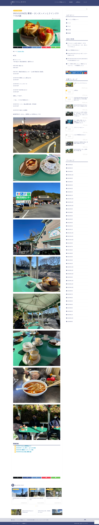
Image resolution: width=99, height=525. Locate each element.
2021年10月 (70, 239)
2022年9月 (70, 209)
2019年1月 (70, 314)
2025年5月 (70, 164)
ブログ (69, 26)
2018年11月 (70, 318)
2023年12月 (70, 174)
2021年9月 (70, 243)
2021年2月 (70, 263)
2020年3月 (70, 277)
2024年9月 (70, 171)
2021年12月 (70, 232)
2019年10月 (70, 287)
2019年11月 (70, 284)
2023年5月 (70, 181)
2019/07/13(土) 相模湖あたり (23, 445)
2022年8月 (70, 212)
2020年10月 (70, 273)
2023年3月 (70, 188)
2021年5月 (70, 253)
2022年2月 (70, 226)
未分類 (69, 29)
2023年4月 (70, 185)
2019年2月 (70, 311)
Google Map (21, 51)
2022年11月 (70, 202)
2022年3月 (70, 222)
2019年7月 (70, 294)
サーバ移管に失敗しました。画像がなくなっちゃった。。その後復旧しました (77, 64)
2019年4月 (70, 304)
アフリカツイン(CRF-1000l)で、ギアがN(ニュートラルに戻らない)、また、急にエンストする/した (77, 45)
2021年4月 (70, 256)
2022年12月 (70, 198)
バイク (69, 23)
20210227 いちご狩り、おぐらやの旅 (26, 447)
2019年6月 (70, 297)
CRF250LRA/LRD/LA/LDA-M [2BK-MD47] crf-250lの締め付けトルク (77, 59)
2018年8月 (70, 321)
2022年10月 (70, 205)
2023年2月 (70, 191)
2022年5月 (70, 215)
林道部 (71, 2)
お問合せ (78, 2)
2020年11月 (70, 270)
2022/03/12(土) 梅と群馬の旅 (23, 451)
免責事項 (24, 523)
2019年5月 (70, 301)
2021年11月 (70, 236)
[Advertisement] (36, 464)
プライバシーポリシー (16, 523)
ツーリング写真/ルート (60, 2)
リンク (85, 2)
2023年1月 (70, 195)
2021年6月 (70, 250)
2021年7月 (70, 246)
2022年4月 (70, 219)
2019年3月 (70, 307)
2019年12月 (70, 280)
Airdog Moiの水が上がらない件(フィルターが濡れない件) (77, 54)
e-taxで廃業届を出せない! (73, 50)
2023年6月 (70, 178)
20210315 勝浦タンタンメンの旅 (24, 449)
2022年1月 (70, 229)
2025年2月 (70, 168)
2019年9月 (70, 290)
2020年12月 (70, 267)
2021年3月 (70, 260)
